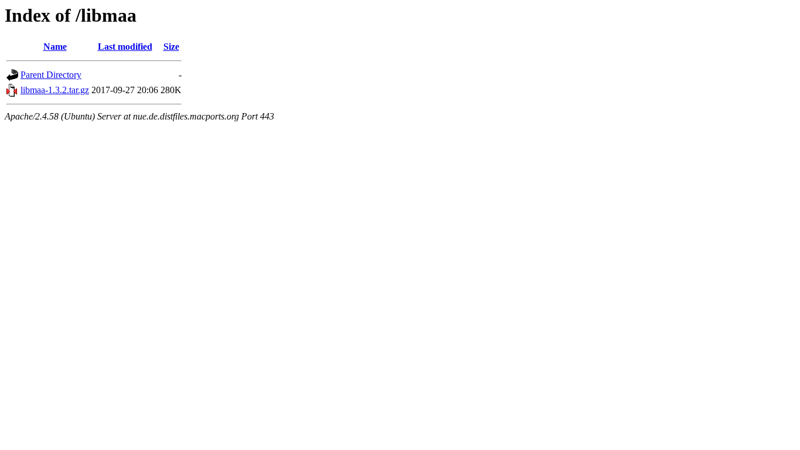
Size (171, 47)
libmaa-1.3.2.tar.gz (54, 90)
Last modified (125, 47)
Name (55, 47)
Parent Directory (50, 75)
